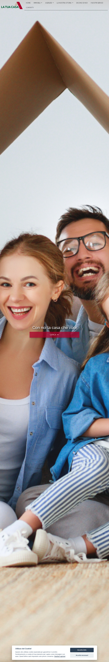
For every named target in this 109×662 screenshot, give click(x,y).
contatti (30, 7)
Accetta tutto (81, 650)
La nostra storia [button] (64, 3)
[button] (54, 335)
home (28, 3)
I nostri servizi (97, 3)
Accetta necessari (82, 655)
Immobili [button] (37, 3)
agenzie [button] (48, 3)
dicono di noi (81, 3)
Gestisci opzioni (59, 656)
